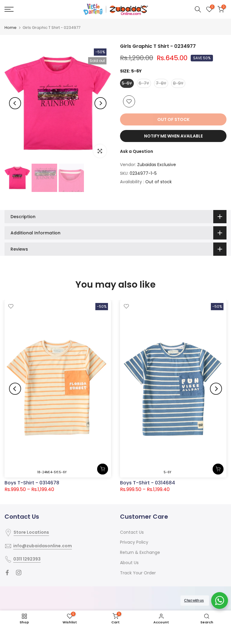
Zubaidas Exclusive (156, 165)
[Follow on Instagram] (18, 572)
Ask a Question (136, 151)
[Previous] (15, 103)
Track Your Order (138, 573)
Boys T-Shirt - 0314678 (32, 482)
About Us (129, 563)
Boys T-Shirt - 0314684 (147, 482)
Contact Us (132, 532)
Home (11, 27)
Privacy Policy (134, 542)
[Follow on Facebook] (7, 572)
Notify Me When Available (173, 136)
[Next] (100, 103)
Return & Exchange (140, 552)
